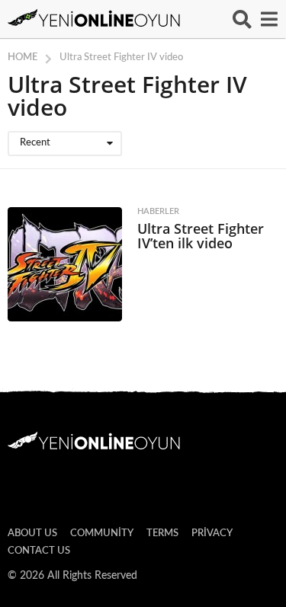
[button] (242, 19)
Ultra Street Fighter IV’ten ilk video (200, 235)
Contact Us (39, 551)
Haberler (158, 211)
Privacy (212, 533)
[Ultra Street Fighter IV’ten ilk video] (65, 264)
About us (32, 533)
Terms (162, 533)
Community (101, 533)
